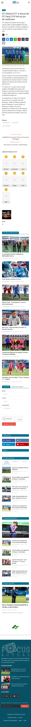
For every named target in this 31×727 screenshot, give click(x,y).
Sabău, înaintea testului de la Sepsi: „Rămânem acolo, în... (20, 497)
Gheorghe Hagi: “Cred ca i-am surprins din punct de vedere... (18, 670)
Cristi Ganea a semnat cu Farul (11, 279)
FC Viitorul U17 (6, 122)
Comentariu (5, 405)
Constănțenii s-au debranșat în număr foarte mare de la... (20, 677)
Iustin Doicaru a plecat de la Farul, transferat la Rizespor (19, 506)
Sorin (6, 34)
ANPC (25, 720)
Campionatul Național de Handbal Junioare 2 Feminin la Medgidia (15, 353)
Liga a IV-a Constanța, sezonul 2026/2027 (20, 468)
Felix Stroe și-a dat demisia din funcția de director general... (13, 606)
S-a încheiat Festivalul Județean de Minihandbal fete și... (12, 255)
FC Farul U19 (15, 122)
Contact (20, 717)
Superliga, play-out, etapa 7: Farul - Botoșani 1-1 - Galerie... (15, 378)
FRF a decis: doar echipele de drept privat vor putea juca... (20, 487)
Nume (4, 391)
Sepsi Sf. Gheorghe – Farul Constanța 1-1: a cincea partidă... (19, 561)
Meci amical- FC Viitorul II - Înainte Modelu (15, 145)
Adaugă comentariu (8, 424)
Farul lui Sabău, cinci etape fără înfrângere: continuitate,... (20, 478)
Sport (4, 10)
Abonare (24, 706)
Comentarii (6, 387)
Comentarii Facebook (17, 387)
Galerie (20, 720)
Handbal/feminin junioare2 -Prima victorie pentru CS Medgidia (15, 138)
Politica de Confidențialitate (10, 720)
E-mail (4, 398)
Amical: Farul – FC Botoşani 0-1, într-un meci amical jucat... (14, 303)
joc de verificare (6, 126)
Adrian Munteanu (6, 281)
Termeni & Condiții (12, 717)
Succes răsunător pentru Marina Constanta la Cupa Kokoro (19, 684)
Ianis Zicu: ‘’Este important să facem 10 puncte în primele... (14, 328)
